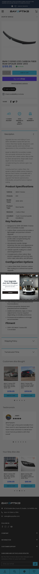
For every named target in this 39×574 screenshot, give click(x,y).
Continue (10, 292)
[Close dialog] (37, 276)
